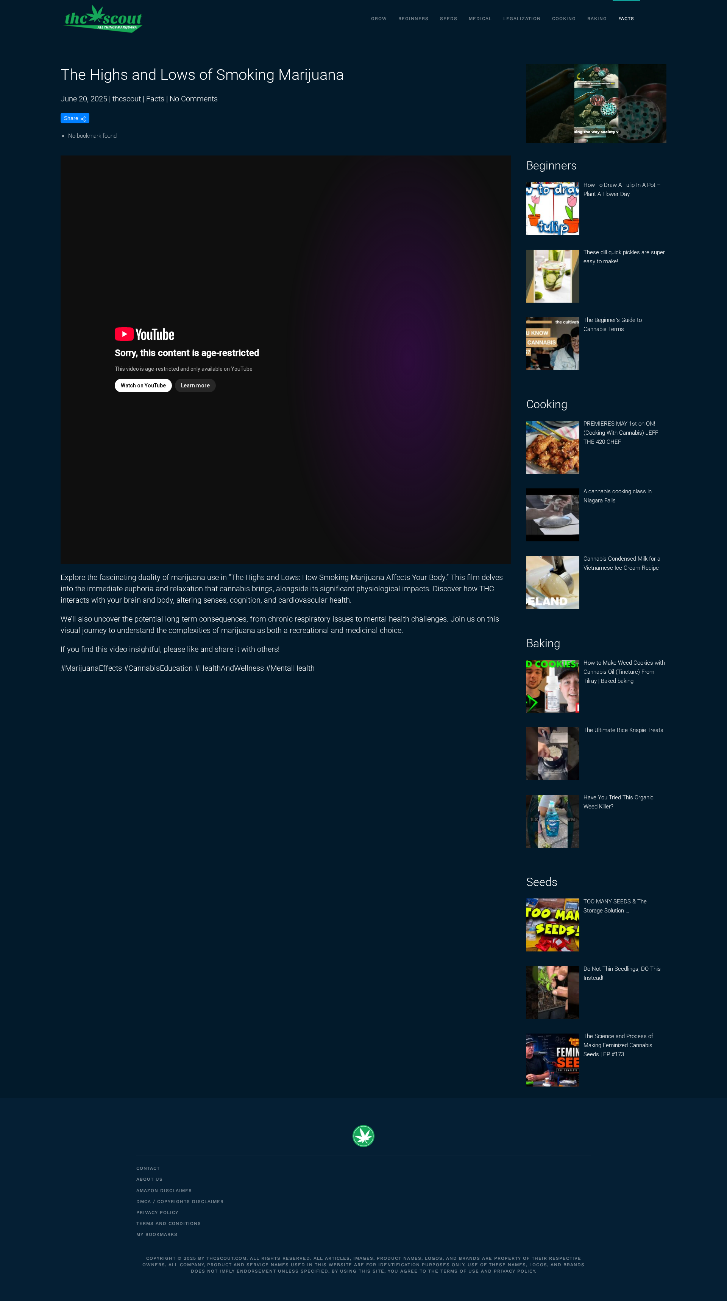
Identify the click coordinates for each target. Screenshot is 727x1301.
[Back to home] (102, 19)
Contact (148, 1168)
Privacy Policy (157, 1212)
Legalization (522, 18)
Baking (597, 18)
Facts (626, 18)
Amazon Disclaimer (164, 1190)
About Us (149, 1179)
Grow (379, 18)
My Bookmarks (157, 1234)
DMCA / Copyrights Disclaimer (180, 1201)
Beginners (413, 18)
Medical (480, 18)
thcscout (126, 98)
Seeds (448, 18)
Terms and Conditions (168, 1223)
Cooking (564, 18)
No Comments (194, 98)
